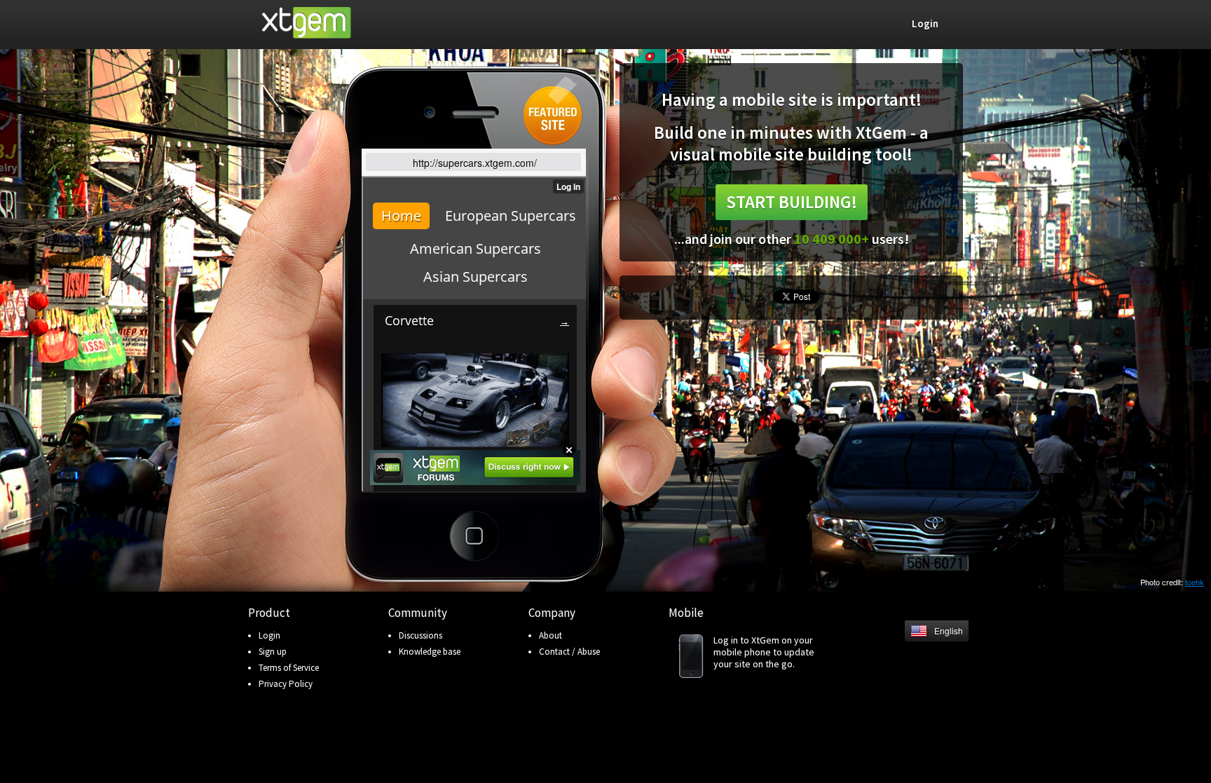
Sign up (273, 652)
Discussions (420, 635)
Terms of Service (289, 668)
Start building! (791, 202)
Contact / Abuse (569, 652)
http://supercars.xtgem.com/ (475, 163)
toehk (1194, 581)
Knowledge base (429, 652)
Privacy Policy (286, 684)
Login (269, 635)
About (550, 635)
